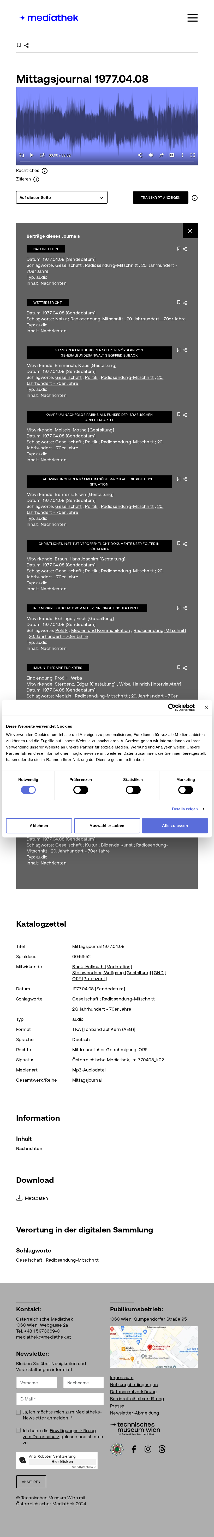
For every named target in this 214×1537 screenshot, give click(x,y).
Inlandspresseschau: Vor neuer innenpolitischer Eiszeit (86, 608)
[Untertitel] (172, 155)
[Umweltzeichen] (117, 1448)
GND (159, 972)
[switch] (80, 790)
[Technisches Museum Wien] (135, 1428)
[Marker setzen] (161, 155)
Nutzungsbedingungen (134, 1384)
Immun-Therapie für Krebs (57, 668)
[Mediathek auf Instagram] (148, 1449)
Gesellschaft (68, 265)
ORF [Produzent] (89, 978)
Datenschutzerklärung (133, 1391)
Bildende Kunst (117, 845)
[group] (62, 197)
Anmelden (31, 1482)
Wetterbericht (47, 303)
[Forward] (42, 155)
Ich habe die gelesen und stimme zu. (63, 1436)
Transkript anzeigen (160, 197)
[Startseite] (47, 17)
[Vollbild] (192, 155)
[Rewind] (21, 155)
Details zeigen (185, 809)
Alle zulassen (175, 825)
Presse (117, 1406)
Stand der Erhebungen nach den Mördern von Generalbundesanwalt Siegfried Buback (99, 352)
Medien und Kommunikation (100, 630)
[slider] (107, 162)
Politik (91, 377)
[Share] (140, 155)
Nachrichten (45, 249)
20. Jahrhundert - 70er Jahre (156, 318)
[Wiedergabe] (32, 155)
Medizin (63, 696)
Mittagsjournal (87, 1080)
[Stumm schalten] (151, 155)
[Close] (190, 230)
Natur (61, 318)
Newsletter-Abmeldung (134, 1413)
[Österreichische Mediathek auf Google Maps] (154, 1346)
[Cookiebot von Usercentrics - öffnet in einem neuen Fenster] (172, 707)
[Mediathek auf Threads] (162, 1449)
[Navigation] (192, 18)
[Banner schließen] (206, 707)
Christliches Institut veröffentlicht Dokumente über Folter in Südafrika (99, 546)
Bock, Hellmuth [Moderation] (102, 966)
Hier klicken (62, 1461)
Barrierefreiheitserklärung (137, 1398)
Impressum (121, 1377)
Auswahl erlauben (107, 825)
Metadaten (36, 1198)
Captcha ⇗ (84, 1467)
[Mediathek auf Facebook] (134, 1449)
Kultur (91, 845)
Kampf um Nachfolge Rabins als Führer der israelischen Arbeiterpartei (99, 417)
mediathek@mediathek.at (43, 1337)
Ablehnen (39, 825)
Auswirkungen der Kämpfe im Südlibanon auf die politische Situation (99, 481)
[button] (182, 155)
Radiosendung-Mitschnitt (111, 265)
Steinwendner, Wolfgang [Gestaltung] (111, 972)
